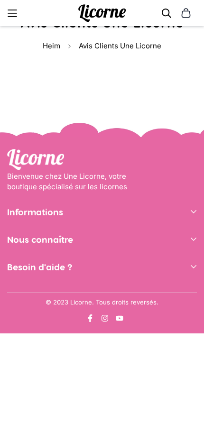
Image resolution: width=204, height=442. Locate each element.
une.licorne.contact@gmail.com (61, 305)
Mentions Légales (37, 250)
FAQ (13, 319)
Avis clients (26, 277)
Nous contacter (33, 290)
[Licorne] (102, 13)
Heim (51, 45)
